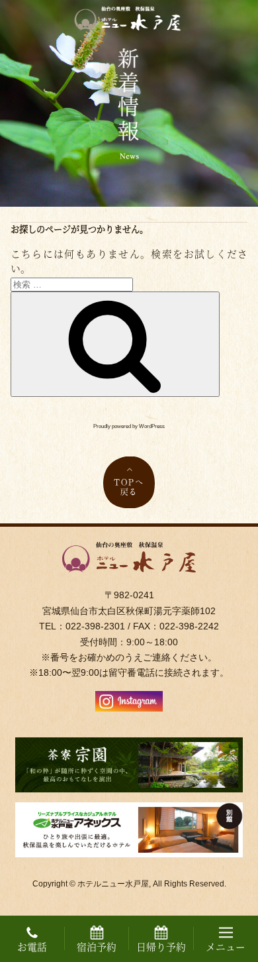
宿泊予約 (96, 946)
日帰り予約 (161, 946)
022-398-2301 (95, 626)
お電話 (32, 946)
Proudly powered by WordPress (129, 426)
